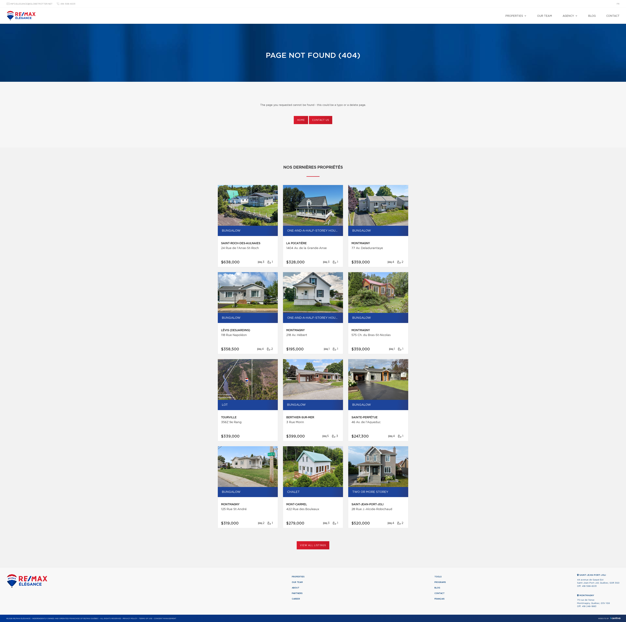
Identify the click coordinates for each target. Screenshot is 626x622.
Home (301, 120)
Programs (440, 582)
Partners (297, 593)
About (295, 588)
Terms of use (145, 618)
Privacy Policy (130, 618)
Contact (612, 16)
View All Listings (313, 545)
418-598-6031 (67, 4)
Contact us (320, 120)
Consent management (165, 618)
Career (296, 599)
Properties (514, 16)
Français (439, 599)
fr (618, 4)
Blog (592, 16)
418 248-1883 (589, 606)
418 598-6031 (589, 586)
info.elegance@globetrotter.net (31, 4)
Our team (544, 16)
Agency (568, 16)
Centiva (615, 618)
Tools (438, 577)
